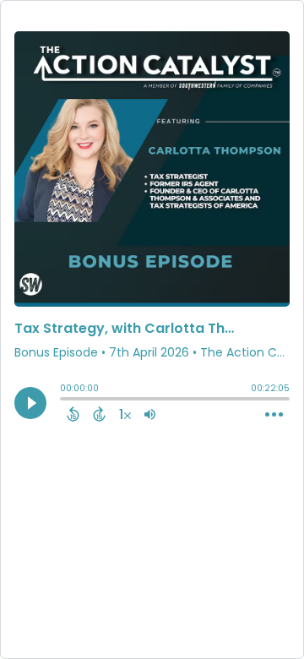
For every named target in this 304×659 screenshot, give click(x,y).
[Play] (30, 403)
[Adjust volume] (150, 414)
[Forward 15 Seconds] (99, 414)
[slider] (64, 400)
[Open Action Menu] (274, 415)
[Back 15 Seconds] (73, 414)
